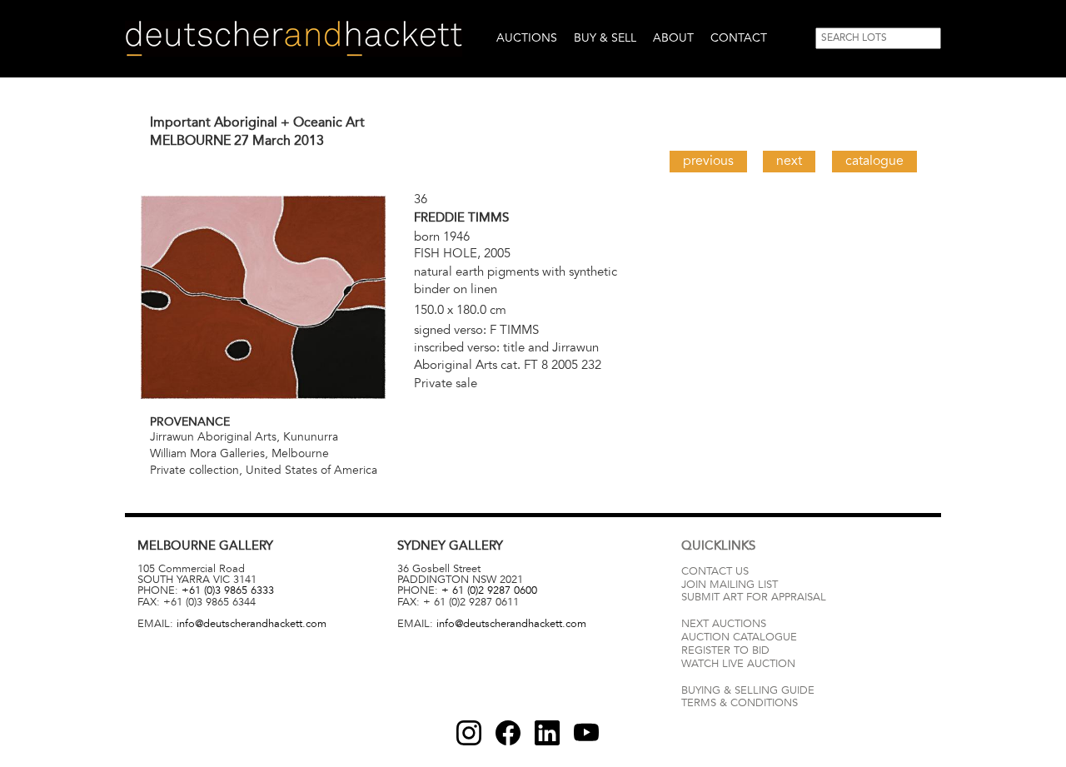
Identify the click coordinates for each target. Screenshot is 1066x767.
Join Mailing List (729, 584)
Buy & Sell (605, 38)
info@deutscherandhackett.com (251, 623)
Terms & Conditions (739, 703)
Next (789, 160)
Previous (708, 160)
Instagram (468, 732)
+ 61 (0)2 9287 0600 (489, 590)
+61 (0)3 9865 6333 (228, 590)
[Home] (293, 39)
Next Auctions (723, 623)
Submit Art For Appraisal (753, 597)
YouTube (586, 732)
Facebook (508, 732)
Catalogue (874, 160)
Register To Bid (725, 650)
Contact (738, 38)
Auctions (526, 38)
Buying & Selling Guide (747, 690)
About (673, 38)
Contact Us (715, 571)
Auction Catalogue (739, 637)
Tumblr (547, 732)
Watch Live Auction (738, 663)
